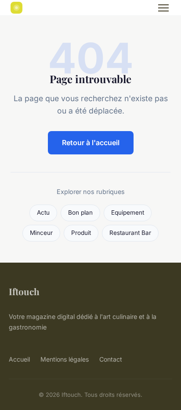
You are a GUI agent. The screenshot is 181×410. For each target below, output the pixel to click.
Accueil (19, 359)
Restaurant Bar (130, 232)
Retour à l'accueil (90, 142)
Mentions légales (64, 359)
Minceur (41, 232)
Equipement (127, 212)
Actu (43, 212)
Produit (81, 232)
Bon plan (80, 212)
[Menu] (163, 8)
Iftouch (24, 291)
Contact (110, 359)
